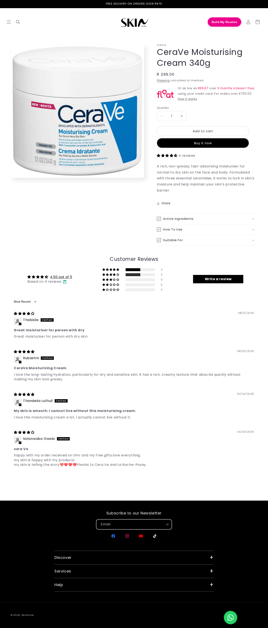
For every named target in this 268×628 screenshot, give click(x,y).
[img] (24, 313)
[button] (8, 22)
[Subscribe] (166, 524)
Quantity (163, 108)
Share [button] (166, 203)
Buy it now (203, 143)
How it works (187, 99)
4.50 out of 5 (61, 277)
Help (58, 584)
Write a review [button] (218, 279)
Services (62, 571)
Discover (63, 557)
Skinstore (28, 615)
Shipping (163, 80)
